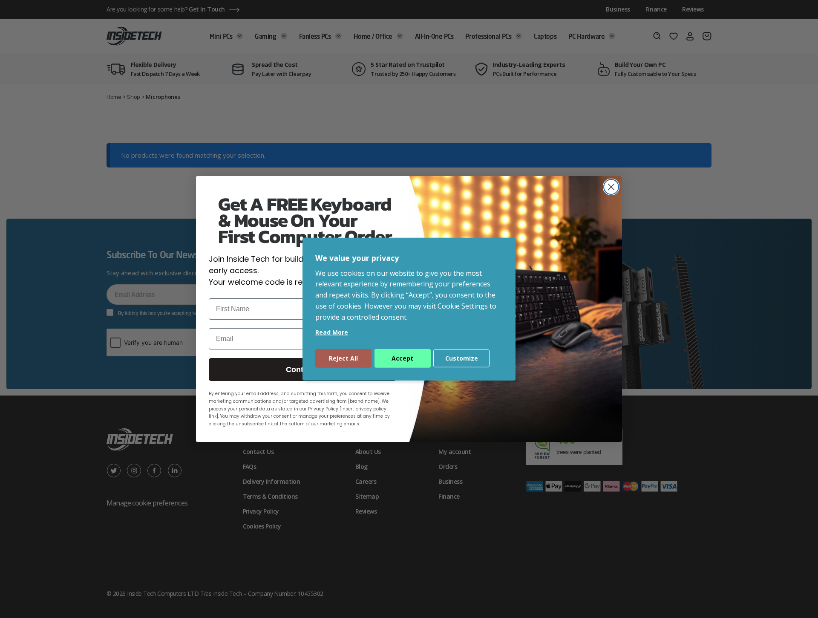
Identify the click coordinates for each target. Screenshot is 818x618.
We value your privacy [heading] (357, 258)
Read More (331, 332)
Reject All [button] (343, 358)
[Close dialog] (611, 186)
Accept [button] (402, 358)
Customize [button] (461, 358)
